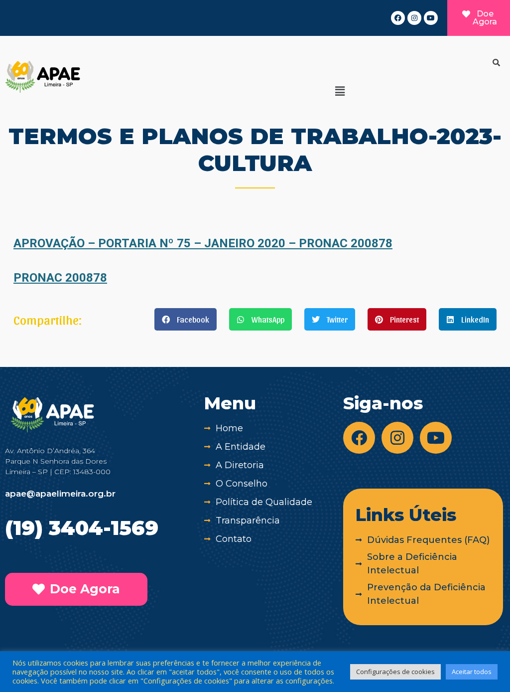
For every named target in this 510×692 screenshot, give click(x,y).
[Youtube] (431, 18)
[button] (339, 90)
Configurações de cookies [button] (395, 671)
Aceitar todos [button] (472, 671)
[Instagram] (414, 18)
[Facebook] (398, 18)
